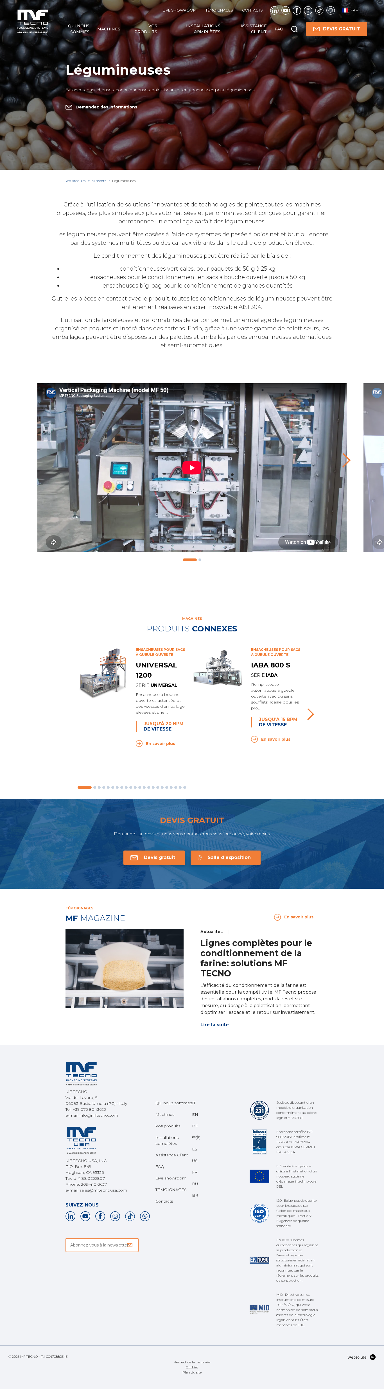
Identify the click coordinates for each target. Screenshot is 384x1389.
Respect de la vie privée (192, 1362)
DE (195, 1125)
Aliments (99, 181)
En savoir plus (160, 743)
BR (195, 1195)
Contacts (252, 10)
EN (195, 1114)
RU (195, 1183)
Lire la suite (214, 1024)
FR (195, 1172)
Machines (108, 29)
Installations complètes (203, 28)
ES (194, 1149)
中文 (196, 1137)
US (195, 1160)
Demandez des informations (106, 107)
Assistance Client (253, 28)
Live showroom (179, 10)
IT (193, 1102)
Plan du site (192, 1372)
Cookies (192, 1367)
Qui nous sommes (78, 28)
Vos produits (145, 28)
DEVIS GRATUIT (341, 29)
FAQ (279, 29)
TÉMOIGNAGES (219, 10)
